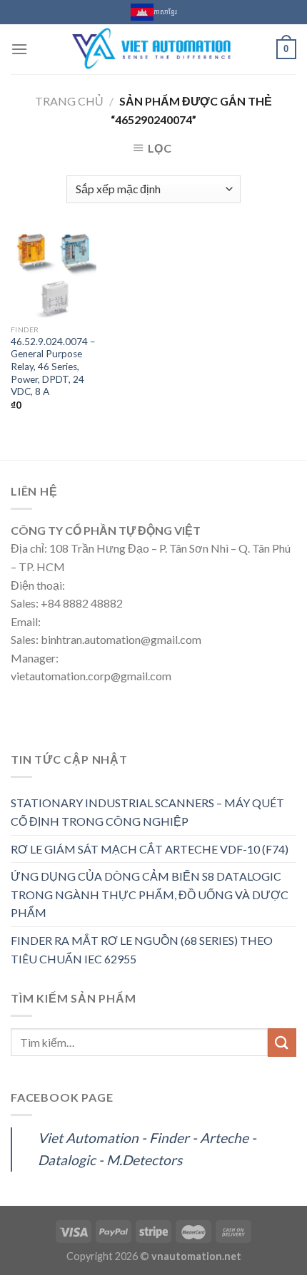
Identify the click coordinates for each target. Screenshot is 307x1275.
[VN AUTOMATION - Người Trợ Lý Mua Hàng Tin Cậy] (152, 49)
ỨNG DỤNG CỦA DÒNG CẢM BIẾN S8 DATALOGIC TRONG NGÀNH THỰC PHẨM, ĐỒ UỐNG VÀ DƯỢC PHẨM (149, 894)
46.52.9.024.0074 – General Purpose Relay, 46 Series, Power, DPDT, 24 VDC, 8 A (53, 367)
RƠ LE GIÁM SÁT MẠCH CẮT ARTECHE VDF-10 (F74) (149, 849)
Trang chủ (69, 101)
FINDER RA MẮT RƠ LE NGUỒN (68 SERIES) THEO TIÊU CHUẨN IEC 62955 (142, 949)
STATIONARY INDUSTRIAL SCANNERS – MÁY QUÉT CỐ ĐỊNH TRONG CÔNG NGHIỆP (147, 812)
